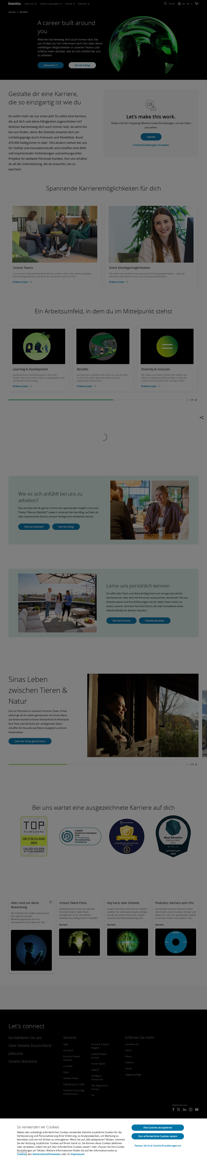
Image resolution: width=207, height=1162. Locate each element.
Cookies (21, 1154)
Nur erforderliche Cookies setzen (157, 1136)
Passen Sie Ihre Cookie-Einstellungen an (158, 1145)
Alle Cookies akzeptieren (157, 1127)
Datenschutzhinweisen (47, 1154)
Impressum (77, 1154)
